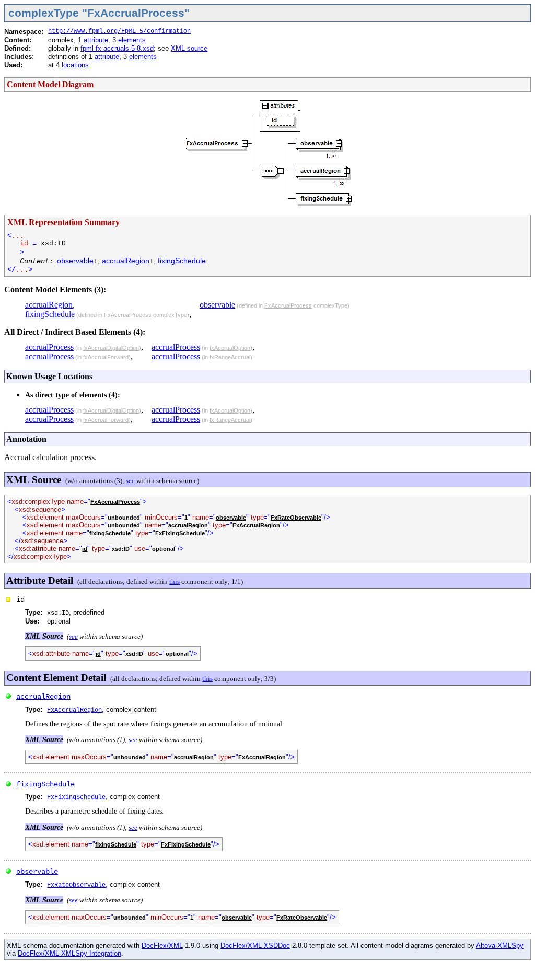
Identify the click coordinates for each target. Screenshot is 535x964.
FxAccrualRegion (256, 525)
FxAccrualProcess (128, 315)
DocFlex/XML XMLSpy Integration (69, 953)
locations (75, 65)
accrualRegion (125, 260)
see (130, 481)
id (24, 244)
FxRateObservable (296, 517)
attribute (96, 40)
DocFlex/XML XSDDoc (255, 945)
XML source (189, 48)
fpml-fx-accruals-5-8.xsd (117, 48)
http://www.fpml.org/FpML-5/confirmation (119, 31)
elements (132, 40)
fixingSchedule (182, 260)
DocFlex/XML (162, 945)
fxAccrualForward (106, 357)
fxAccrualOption (230, 348)
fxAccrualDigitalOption (111, 348)
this (174, 581)
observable (75, 260)
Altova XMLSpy (500, 945)
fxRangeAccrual (230, 357)
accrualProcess (49, 347)
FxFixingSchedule (180, 533)
